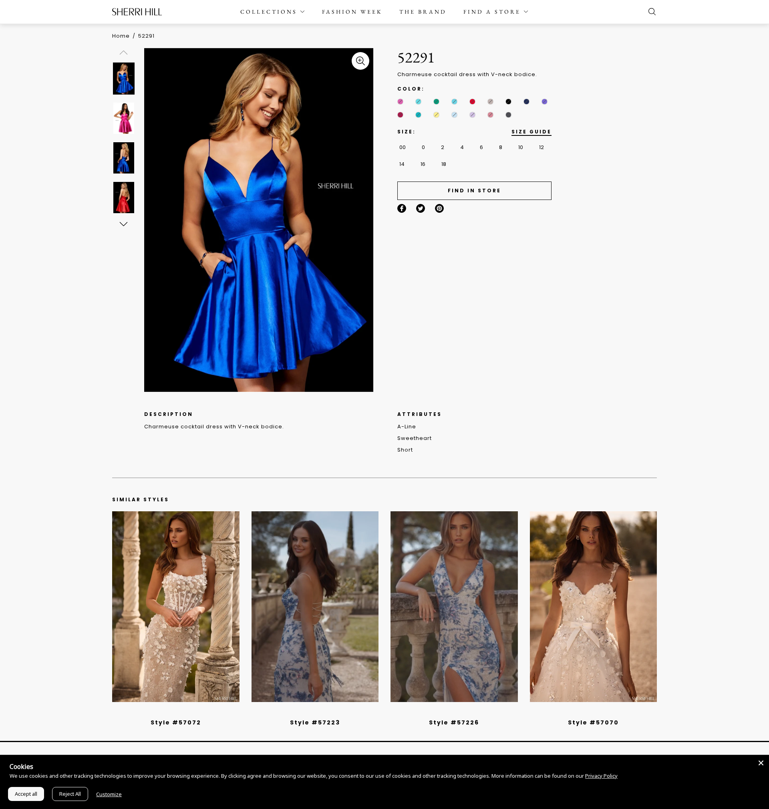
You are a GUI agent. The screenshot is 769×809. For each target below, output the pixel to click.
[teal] (418, 115)
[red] (472, 102)
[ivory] (584, 712)
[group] (125, 78)
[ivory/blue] (312, 712)
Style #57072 (176, 722)
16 (423, 164)
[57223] (315, 606)
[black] (508, 102)
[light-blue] (454, 115)
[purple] (545, 102)
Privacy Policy (601, 775)
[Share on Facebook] (401, 208)
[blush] (178, 712)
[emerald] (436, 102)
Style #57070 (593, 722)
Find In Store (474, 190)
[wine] (400, 115)
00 (402, 147)
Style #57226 (454, 722)
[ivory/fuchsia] (318, 712)
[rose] (490, 115)
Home (121, 36)
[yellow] (436, 115)
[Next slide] (123, 224)
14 (402, 164)
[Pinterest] (439, 208)
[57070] (593, 606)
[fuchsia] (400, 102)
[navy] (526, 102)
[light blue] (172, 712)
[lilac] (472, 115)
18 (443, 164)
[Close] (761, 763)
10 (520, 147)
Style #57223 (315, 722)
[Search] (650, 11)
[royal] (418, 102)
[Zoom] (360, 61)
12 (541, 147)
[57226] (454, 606)
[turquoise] (454, 102)
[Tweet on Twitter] (420, 208)
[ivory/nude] (184, 712)
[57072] (176, 606)
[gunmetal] (508, 115)
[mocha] (490, 102)
